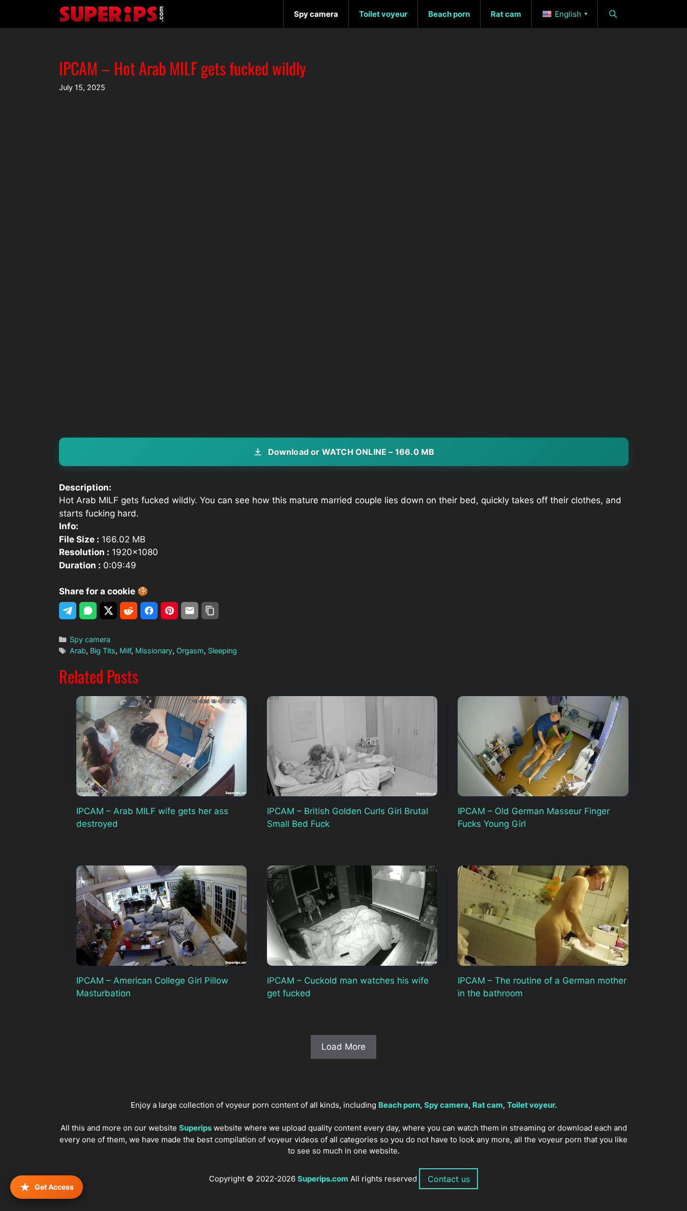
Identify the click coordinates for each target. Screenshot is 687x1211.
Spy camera (90, 639)
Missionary (153, 650)
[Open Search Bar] (613, 14)
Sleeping (222, 650)
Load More (343, 1047)
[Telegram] (67, 610)
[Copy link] (210, 610)
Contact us (449, 1179)
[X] (108, 610)
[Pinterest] (169, 610)
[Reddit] (128, 610)
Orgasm (190, 650)
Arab (78, 650)
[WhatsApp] (88, 610)
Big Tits (102, 650)
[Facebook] (149, 610)
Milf (125, 650)
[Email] (189, 610)
